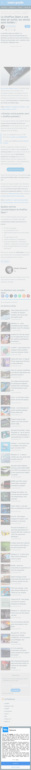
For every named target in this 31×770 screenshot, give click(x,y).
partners (11, 734)
